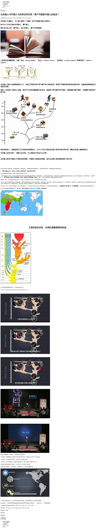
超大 (4, 6)
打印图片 (6, 3)
